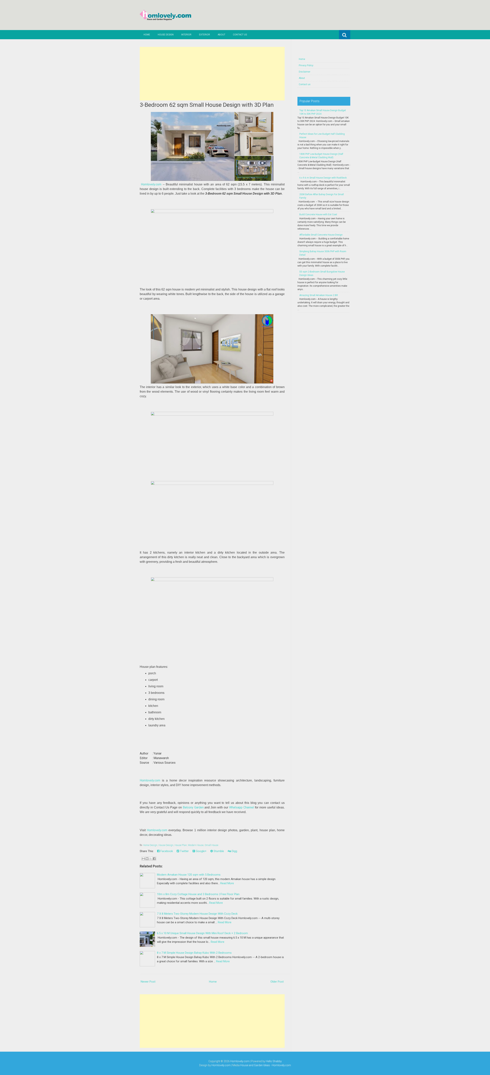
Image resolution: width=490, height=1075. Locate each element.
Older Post (277, 981)
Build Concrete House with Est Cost (318, 214)
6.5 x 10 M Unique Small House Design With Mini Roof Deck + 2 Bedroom (202, 933)
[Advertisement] (212, 73)
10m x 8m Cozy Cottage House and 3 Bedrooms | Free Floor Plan (198, 894)
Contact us (240, 34)
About (221, 34)
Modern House (195, 845)
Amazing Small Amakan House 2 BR (318, 295)
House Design (166, 34)
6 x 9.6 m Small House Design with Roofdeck (323, 177)
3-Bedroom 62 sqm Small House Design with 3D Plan (207, 104)
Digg (234, 851)
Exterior (204, 34)
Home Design (150, 845)
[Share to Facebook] (154, 858)
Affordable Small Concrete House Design (321, 234)
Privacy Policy (306, 65)
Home (147, 34)
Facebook (166, 851)
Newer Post (148, 981)
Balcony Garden (193, 807)
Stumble (218, 851)
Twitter (184, 851)
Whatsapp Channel (241, 807)
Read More (227, 883)
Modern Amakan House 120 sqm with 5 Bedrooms (188, 874)
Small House (211, 845)
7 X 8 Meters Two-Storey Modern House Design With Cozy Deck (197, 913)
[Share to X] (151, 858)
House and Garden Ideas (255, 1065)
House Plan (181, 845)
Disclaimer (304, 71)
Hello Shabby (274, 1061)
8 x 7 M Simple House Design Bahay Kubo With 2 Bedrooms (194, 952)
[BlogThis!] (147, 858)
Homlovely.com (151, 184)
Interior (186, 34)
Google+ (201, 851)
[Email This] (143, 858)
